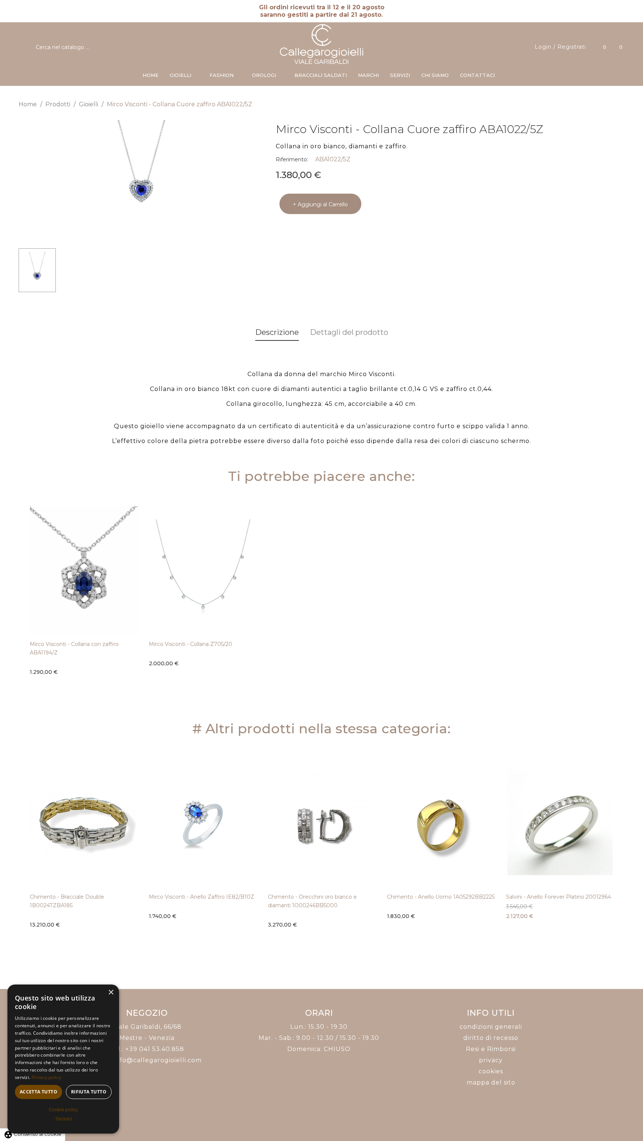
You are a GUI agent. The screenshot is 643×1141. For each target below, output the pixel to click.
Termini (63, 1118)
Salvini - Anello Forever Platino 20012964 (558, 896)
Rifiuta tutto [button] (88, 1092)
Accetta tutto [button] (38, 1092)
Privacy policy (46, 1077)
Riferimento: (292, 159)
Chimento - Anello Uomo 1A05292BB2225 (441, 896)
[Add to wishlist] (136, 655)
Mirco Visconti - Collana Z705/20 (190, 644)
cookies (491, 1071)
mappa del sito (491, 1082)
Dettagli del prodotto (349, 332)
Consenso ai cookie (32, 1134)
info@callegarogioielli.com (158, 1060)
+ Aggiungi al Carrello (320, 204)
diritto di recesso (490, 1037)
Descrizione (277, 332)
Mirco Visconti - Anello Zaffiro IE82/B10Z (201, 896)
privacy (491, 1060)
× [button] (110, 992)
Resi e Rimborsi (491, 1049)
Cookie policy (63, 1109)
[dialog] (63, 1059)
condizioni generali (491, 1026)
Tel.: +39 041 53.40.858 (147, 1049)
